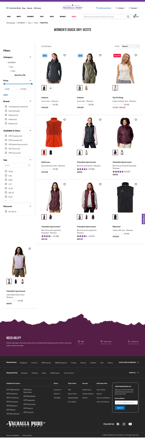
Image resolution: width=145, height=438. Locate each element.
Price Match (72, 402)
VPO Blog (57, 398)
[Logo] (72, 7)
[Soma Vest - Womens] (89, 68)
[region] (118, 424)
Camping (24, 373)
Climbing (35, 373)
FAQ (82, 341)
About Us (57, 394)
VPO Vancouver (29, 404)
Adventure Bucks (15, 8)
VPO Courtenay (12, 397)
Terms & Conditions (103, 402)
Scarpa (73, 363)
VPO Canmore (12, 393)
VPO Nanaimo (11, 405)
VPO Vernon (28, 408)
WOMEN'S (21, 22)
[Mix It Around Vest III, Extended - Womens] (125, 133)
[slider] (4, 84)
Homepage (10, 22)
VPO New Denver (13, 413)
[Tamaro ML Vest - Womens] (125, 197)
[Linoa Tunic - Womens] (54, 68)
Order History (86, 390)
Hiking (44, 373)
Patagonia (23, 363)
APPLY (5, 95)
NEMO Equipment (61, 363)
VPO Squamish (29, 400)
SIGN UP (120, 408)
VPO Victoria (28, 412)
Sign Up (99, 394)
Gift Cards (37, 8)
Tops (29, 22)
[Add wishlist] (64, 55)
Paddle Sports (55, 373)
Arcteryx (34, 363)
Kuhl (102, 363)
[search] (128, 16)
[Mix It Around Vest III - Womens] (89, 133)
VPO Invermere (12, 401)
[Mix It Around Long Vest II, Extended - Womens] (54, 197)
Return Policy (72, 394)
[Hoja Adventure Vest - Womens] (54, 133)
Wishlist (84, 398)
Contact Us (135, 341)
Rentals (29, 8)
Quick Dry (44, 22)
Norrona (83, 363)
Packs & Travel (69, 373)
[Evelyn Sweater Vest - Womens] (125, 68)
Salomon (93, 363)
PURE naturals (46, 363)
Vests (36, 22)
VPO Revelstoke (29, 396)
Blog (23, 8)
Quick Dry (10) (19, 75)
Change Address (88, 394)
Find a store (107, 341)
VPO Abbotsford (12, 389)
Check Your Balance (103, 398)
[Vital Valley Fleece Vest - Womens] (19, 262)
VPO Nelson (11, 409)
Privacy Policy (27, 435)
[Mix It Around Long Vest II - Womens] (89, 197)
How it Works (101, 390)
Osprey (110, 363)
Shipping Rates (73, 398)
